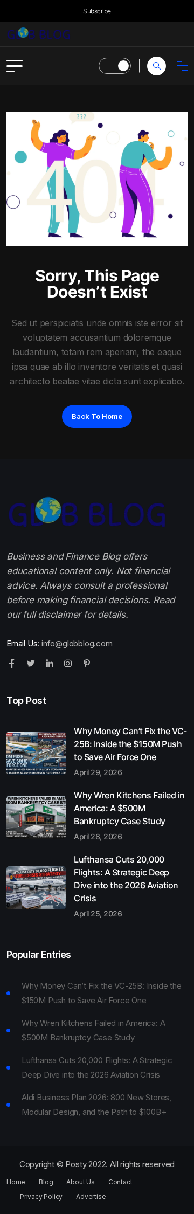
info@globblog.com (77, 643)
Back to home (97, 416)
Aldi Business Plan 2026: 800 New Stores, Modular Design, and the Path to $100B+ (96, 1104)
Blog (46, 1182)
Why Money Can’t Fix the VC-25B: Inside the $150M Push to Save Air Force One (130, 751)
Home (15, 1182)
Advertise (91, 1197)
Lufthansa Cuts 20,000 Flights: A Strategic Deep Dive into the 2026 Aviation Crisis (126, 886)
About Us (80, 1182)
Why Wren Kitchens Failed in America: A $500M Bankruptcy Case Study (129, 815)
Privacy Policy (41, 1197)
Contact (120, 1182)
